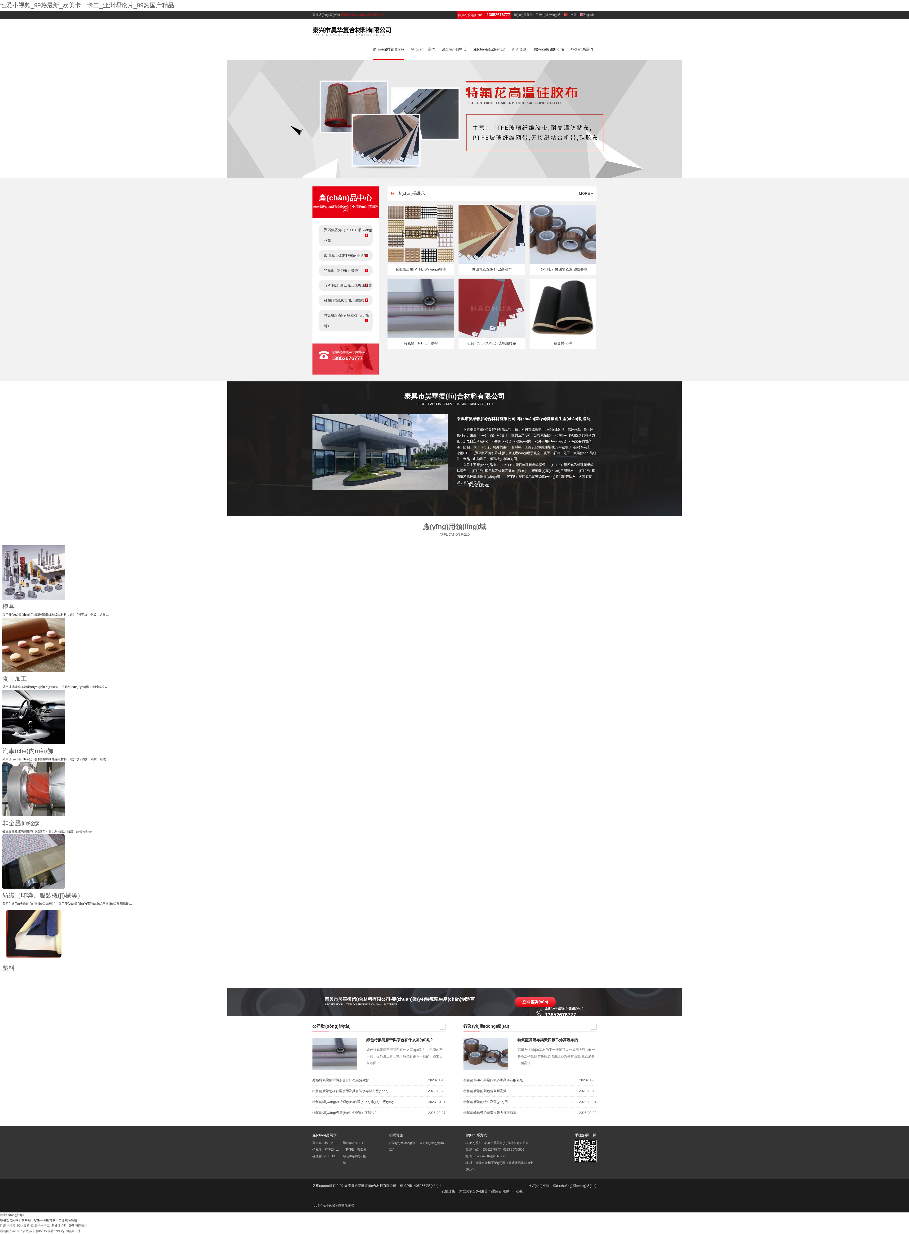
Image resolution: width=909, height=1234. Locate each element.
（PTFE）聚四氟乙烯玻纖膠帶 (348, 285)
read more (479, 485)
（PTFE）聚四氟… (356, 1149)
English (589, 15)
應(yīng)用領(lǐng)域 (548, 49)
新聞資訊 (519, 49)
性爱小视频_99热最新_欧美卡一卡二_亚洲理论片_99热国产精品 (87, 5)
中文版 (572, 15)
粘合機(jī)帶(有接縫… (354, 1159)
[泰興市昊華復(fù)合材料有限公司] (352, 30)
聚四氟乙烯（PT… (325, 1143)
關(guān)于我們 (423, 49)
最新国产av (8, 1231)
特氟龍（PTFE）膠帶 (341, 270)
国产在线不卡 (26, 1231)
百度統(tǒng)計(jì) (12, 1215)
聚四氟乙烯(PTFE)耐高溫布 (345, 255)
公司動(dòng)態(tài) (432, 1143)
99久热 (59, 1231)
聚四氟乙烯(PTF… (355, 1143)
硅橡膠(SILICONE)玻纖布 (344, 300)
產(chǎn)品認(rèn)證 (489, 49)
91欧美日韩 (72, 1231)
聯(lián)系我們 (523, 15)
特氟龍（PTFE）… (325, 1149)
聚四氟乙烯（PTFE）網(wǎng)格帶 (348, 235)
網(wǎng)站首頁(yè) (388, 49)
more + (586, 193)
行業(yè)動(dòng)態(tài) (402, 1146)
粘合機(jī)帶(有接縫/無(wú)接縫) (346, 320)
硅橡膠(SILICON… (325, 1156)
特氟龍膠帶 (346, 1205)
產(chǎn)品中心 (454, 49)
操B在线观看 (44, 1231)
